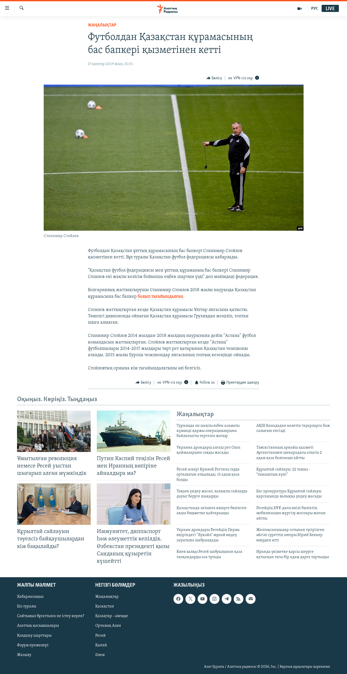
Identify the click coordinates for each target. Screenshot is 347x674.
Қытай (101, 645)
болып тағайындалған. (161, 296)
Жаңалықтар (107, 597)
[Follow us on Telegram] (226, 599)
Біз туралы (26, 606)
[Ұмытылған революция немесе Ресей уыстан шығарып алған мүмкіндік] (54, 431)
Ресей (100, 635)
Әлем (100, 655)
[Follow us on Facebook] (178, 599)
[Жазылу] (250, 599)
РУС (314, 9)
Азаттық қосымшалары (38, 626)
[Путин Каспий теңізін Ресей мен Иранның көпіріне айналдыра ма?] (133, 431)
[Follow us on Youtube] (202, 599)
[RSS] (238, 599)
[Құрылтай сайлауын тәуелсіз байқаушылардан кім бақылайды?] (54, 504)
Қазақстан (104, 606)
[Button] (214, 78)
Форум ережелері (33, 645)
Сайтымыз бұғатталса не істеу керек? (50, 616)
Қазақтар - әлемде (111, 616)
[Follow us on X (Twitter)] (190, 599)
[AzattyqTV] (299, 8)
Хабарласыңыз (30, 597)
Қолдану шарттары (34, 635)
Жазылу (24, 655)
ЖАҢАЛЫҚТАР (102, 25)
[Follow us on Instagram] (214, 599)
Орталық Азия (108, 626)
